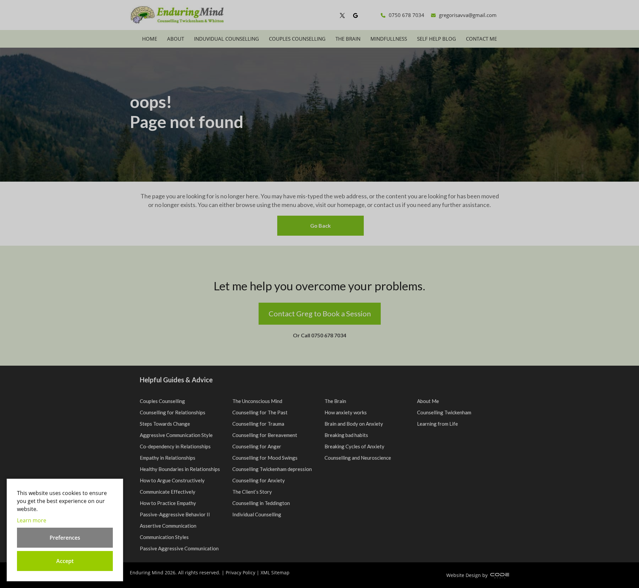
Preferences (65, 537)
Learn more (31, 520)
